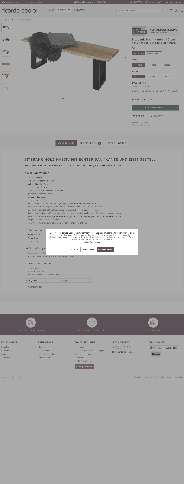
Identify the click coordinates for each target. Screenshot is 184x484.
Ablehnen (75, 249)
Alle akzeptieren (105, 249)
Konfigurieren (88, 250)
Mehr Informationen (92, 242)
